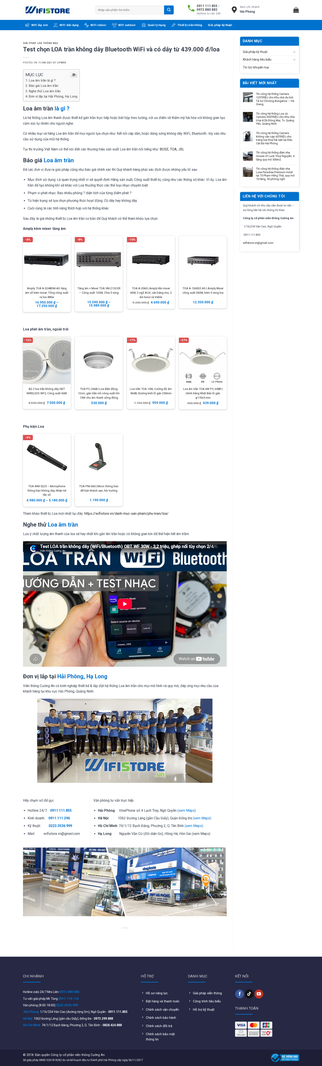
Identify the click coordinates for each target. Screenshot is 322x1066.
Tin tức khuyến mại (256, 67)
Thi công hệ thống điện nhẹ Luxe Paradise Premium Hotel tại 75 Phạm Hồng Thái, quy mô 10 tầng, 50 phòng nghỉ (275, 174)
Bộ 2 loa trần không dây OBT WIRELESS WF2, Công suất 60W (47, 391)
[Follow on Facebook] (239, 993)
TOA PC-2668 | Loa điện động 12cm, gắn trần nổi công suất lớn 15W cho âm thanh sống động (99, 393)
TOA (173, 149)
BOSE (164, 149)
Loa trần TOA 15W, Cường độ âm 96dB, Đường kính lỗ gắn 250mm (151, 391)
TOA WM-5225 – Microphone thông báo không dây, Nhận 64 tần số (46, 491)
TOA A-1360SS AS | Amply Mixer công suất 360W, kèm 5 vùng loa (202, 290)
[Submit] (169, 9)
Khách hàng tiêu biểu (257, 59)
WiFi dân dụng (69, 25)
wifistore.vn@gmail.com (258, 242)
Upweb (61, 62)
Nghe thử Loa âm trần (45, 91)
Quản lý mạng (157, 25)
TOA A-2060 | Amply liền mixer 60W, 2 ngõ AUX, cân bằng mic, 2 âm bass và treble (151, 293)
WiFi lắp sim (39, 25)
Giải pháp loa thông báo (40, 43)
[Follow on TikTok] (249, 993)
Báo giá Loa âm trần (43, 86)
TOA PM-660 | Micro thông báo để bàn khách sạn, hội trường (99, 488)
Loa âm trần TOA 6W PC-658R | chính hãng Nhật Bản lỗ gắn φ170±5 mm (203, 393)
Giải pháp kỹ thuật (220, 25)
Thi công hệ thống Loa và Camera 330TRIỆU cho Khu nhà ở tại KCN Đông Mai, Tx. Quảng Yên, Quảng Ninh (275, 119)
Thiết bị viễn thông (189, 25)
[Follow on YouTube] (259, 993)
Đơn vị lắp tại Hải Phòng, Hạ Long (53, 96)
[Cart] (296, 10)
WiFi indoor (98, 25)
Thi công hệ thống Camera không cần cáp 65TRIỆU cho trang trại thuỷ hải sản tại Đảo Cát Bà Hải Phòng (274, 138)
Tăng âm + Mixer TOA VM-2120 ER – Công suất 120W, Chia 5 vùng (98, 290)
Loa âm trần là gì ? (42, 80)
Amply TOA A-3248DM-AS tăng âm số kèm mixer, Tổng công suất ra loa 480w (46, 293)
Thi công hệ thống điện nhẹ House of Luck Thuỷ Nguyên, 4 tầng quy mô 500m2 (275, 156)
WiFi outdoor (127, 25)
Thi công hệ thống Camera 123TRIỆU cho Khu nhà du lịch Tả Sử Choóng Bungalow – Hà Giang (275, 99)
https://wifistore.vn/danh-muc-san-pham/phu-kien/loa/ (126, 513)
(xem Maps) (186, 810)
